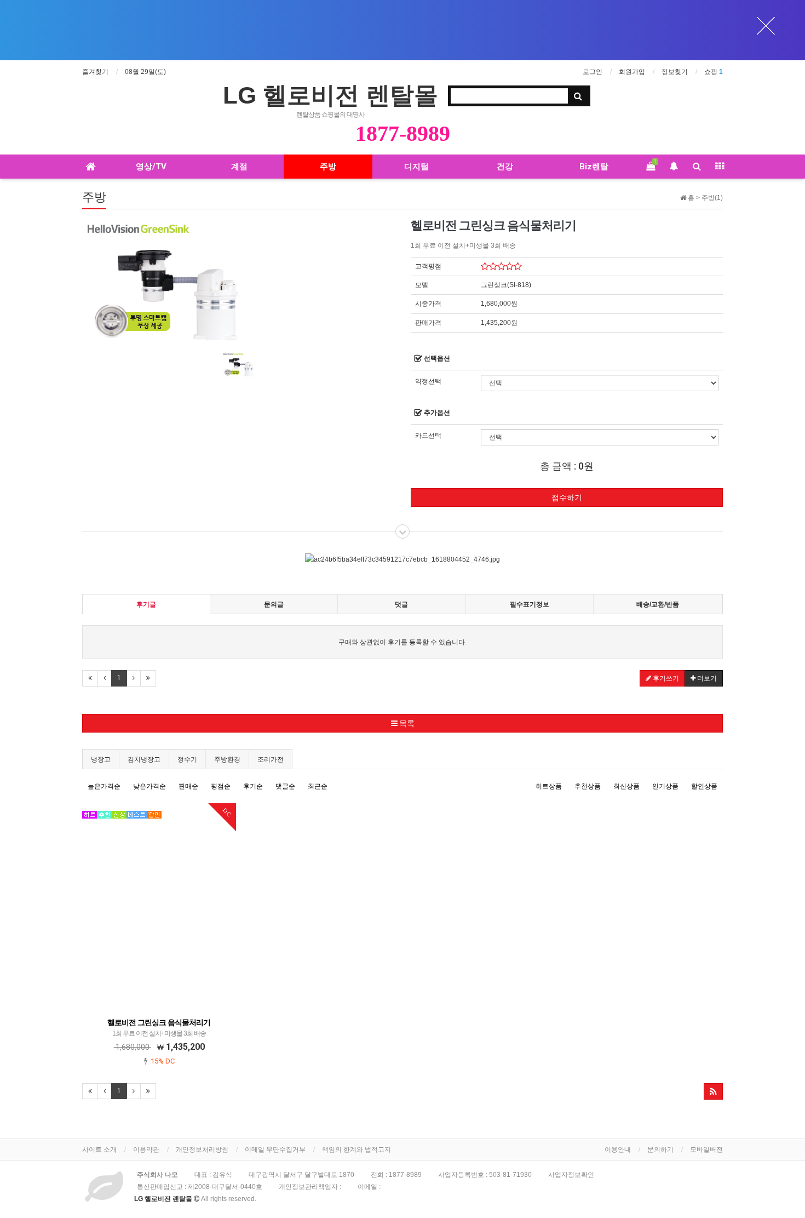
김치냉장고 (144, 759)
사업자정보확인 (571, 1175)
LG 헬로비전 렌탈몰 (330, 95)
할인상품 (704, 786)
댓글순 (285, 786)
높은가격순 (104, 786)
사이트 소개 (99, 1149)
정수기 (187, 759)
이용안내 (618, 1149)
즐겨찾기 (95, 72)
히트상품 (549, 786)
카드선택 (428, 435)
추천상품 (587, 786)
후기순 (253, 786)
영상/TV (151, 166)
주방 (328, 166)
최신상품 (626, 786)
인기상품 (665, 786)
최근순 (317, 786)
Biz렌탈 (593, 166)
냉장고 (101, 759)
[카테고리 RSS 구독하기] (713, 1091)
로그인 (592, 72)
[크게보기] (164, 280)
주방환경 (227, 759)
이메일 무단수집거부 (275, 1149)
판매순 (188, 786)
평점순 (221, 786)
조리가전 (270, 759)
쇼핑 (713, 72)
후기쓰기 (665, 678)
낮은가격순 (149, 786)
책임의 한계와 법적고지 (356, 1149)
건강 (505, 166)
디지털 (416, 166)
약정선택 (428, 381)
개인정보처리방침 (202, 1149)
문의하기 (660, 1149)
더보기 (706, 678)
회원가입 (632, 72)
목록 (406, 723)
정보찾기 (675, 72)
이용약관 (146, 1149)
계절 (239, 166)
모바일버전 (706, 1149)
